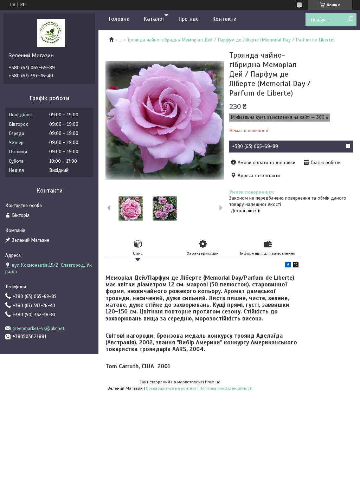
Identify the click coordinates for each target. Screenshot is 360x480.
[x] (295, 266)
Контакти (224, 18)
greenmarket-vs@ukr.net (38, 328)
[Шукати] (350, 19)
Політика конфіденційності (226, 388)
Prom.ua (212, 382)
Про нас (188, 18)
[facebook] (288, 266)
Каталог (154, 18)
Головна (119, 18)
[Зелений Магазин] (51, 33)
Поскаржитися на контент (171, 388)
